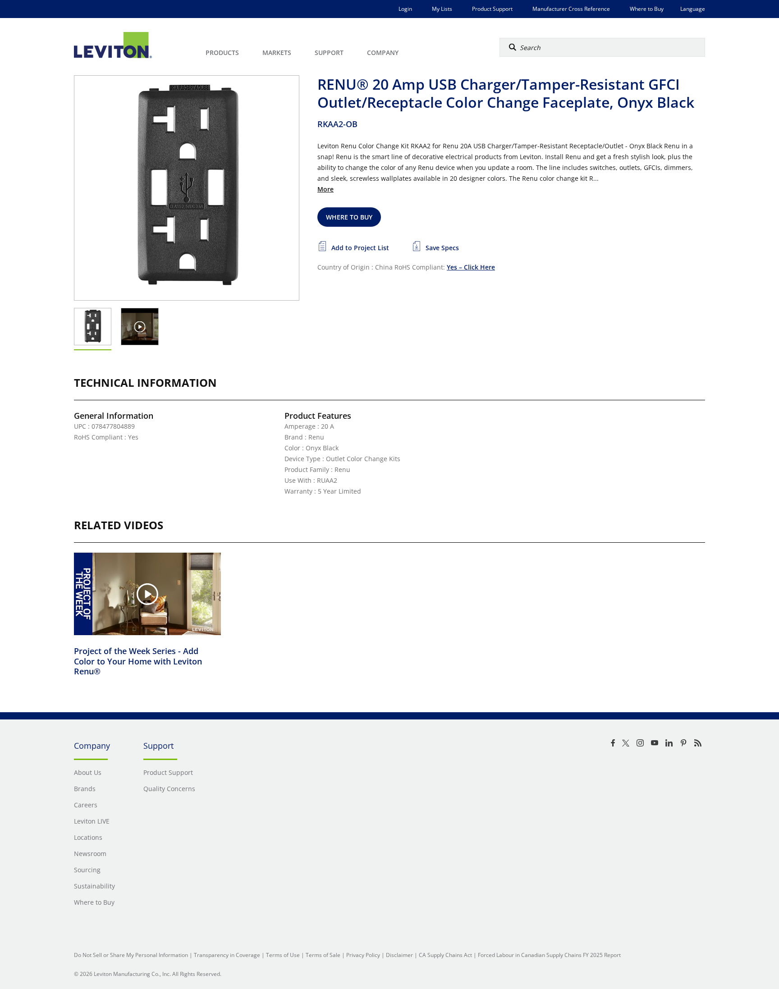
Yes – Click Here (471, 267)
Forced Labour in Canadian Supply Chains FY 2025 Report (549, 955)
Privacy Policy (363, 955)
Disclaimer (399, 955)
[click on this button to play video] (140, 326)
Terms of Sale (323, 955)
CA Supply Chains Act (445, 955)
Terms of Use (283, 955)
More (325, 189)
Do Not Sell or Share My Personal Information (131, 955)
